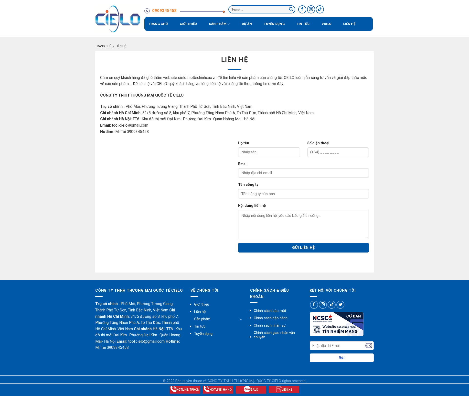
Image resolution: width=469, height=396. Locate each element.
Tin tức (303, 24)
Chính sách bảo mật (270, 310)
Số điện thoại (318, 143)
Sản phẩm (217, 24)
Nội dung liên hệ (252, 206)
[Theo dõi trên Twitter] (340, 305)
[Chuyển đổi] (241, 319)
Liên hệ (349, 24)
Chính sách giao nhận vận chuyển (274, 334)
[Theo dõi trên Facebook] (302, 9)
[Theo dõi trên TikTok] (320, 9)
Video (326, 24)
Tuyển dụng (274, 24)
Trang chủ (158, 24)
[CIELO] (118, 19)
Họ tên (243, 143)
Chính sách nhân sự (270, 325)
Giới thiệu (188, 24)
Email (242, 164)
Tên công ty (248, 185)
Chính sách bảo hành (271, 318)
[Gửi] (291, 9)
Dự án (247, 24)
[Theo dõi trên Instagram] (311, 9)
